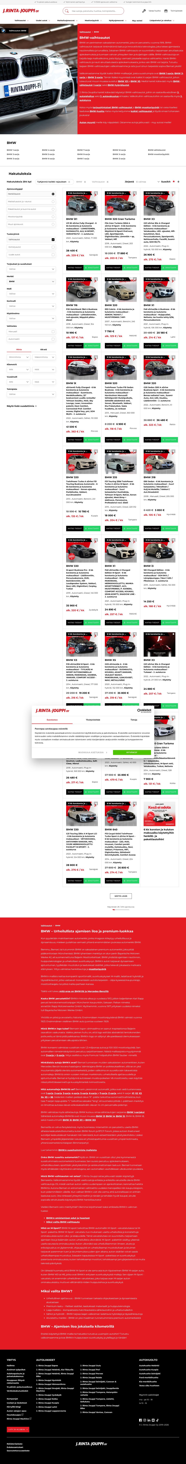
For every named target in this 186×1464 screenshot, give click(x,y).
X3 (140, 1093)
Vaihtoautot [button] (102, 182)
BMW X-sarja (119, 154)
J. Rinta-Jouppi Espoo (47, 1365)
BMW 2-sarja (13, 154)
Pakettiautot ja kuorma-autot (22, 209)
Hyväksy (131, 752)
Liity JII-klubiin (16, 1429)
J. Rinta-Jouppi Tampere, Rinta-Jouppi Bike (99, 1407)
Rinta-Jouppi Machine (18, 1419)
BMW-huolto (97, 111)
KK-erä (43, 349)
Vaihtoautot (85, 32)
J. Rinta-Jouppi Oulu (90, 1365)
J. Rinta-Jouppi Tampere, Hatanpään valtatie (99, 1393)
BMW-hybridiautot (118, 85)
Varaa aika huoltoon (149, 1385)
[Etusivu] (21, 11)
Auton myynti (87, 122)
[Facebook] (140, 1420)
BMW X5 (135, 81)
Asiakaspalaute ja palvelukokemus (16, 1375)
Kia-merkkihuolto (148, 1381)
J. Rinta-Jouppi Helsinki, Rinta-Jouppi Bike (55, 1375)
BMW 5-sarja (95, 77)
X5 (46, 1097)
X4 (42, 1097)
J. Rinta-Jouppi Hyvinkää (48, 1380)
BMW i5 (120, 1116)
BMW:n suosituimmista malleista (77, 1150)
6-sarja (93, 1093)
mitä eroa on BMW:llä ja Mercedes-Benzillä (84, 991)
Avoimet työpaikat (16, 1369)
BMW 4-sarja (48, 150)
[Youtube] (153, 1420)
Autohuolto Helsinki (149, 1365)
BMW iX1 (78, 1120)
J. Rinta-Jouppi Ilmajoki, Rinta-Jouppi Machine (55, 1389)
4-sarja (75, 1093)
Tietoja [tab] (134, 720)
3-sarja (50, 1055)
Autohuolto (148, 1359)
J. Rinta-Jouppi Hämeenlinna (50, 1384)
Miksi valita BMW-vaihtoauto (63, 1222)
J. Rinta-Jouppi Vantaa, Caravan (96, 1412)
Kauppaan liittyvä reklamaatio (16, 1381)
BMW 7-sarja (83, 150)
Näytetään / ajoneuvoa (120, 907)
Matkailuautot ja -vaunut (19, 201)
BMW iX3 (90, 1120)
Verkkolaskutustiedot (17, 1391)
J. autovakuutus (109, 96)
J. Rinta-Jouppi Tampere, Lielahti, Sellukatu (97, 1400)
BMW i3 (100, 1116)
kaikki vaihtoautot (141, 111)
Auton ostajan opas (16, 1411)
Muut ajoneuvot (15, 224)
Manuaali (13, 331)
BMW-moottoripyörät (147, 107)
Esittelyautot (15, 247)
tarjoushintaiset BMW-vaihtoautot (112, 107)
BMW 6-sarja (48, 158)
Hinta (19, 349)
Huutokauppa (14, 1415)
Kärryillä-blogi (14, 1407)
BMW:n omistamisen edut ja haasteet (68, 1218)
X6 (51, 1097)
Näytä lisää (121, 896)
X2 (136, 1093)
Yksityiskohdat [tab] (93, 720)
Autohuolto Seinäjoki (149, 1373)
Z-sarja (112, 1093)
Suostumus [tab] (52, 720)
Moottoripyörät (15, 216)
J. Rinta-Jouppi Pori (90, 1369)
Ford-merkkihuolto (148, 1377)
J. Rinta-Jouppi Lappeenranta (51, 1411)
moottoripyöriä (97, 969)
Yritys (11, 1359)
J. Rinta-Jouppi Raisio (91, 1377)
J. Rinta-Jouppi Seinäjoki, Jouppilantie (99, 1388)
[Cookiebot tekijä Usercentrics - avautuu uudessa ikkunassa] (139, 711)
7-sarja (103, 1093)
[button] (22, 406)
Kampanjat (12, 1399)
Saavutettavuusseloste (18, 1450)
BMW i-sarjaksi (135, 1112)
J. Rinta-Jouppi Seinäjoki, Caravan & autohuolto (98, 1383)
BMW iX (67, 1120)
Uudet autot (14, 254)
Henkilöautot (14, 194)
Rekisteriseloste (14, 1444)
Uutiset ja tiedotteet (17, 1403)
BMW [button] (83, 182)
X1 (133, 1093)
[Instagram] (144, 1420)
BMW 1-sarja (166, 73)
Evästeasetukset (15, 1447)
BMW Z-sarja (119, 158)
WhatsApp (93, 268)
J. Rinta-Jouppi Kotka (47, 1399)
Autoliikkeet (45, 1359)
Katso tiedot (75, 268)
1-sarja (49, 1093)
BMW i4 (110, 1116)
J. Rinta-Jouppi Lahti (46, 1407)
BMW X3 (123, 81)
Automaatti (14, 339)
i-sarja (97, 85)
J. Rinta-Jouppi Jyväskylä (48, 1395)
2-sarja (58, 1093)
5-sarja (60, 1055)
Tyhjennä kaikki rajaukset (55, 182)
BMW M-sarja (119, 150)
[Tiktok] (157, 1420)
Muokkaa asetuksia (91, 752)
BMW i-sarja (83, 158)
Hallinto (11, 1365)
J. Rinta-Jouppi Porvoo (91, 1373)
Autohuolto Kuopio (148, 1369)
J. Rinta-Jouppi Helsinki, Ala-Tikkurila (54, 1369)
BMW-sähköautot (157, 150)
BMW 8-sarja (83, 154)
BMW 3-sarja (13, 158)
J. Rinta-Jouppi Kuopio (47, 1403)
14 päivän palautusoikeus (19, 1387)
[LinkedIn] (149, 1420)
